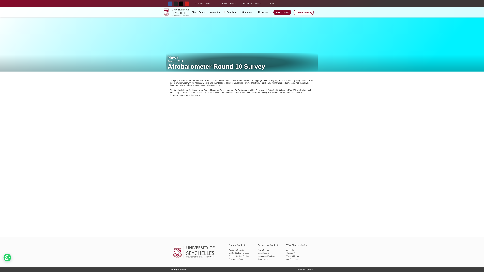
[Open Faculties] (237, 12)
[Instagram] (176, 4)
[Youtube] (187, 4)
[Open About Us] (221, 12)
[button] (7, 257)
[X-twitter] (181, 4)
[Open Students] (253, 12)
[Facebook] (170, 4)
